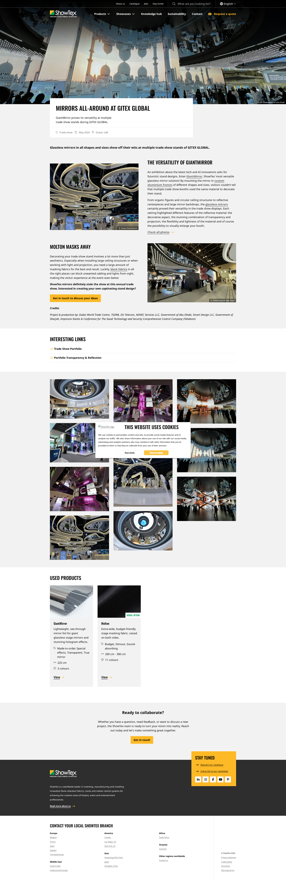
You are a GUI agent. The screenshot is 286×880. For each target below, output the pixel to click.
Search (174, 4)
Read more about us (60, 806)
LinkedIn (198, 779)
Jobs (146, 3)
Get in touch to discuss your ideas (75, 298)
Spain (52, 846)
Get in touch (142, 740)
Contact (197, 14)
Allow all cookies (156, 452)
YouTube (220, 779)
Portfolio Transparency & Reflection (77, 357)
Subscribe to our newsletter (214, 771)
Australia (163, 849)
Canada (107, 837)
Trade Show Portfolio (68, 349)
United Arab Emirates (59, 870)
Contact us (163, 860)
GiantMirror (194, 176)
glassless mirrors (216, 204)
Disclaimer (225, 866)
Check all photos (158, 232)
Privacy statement (228, 857)
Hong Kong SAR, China (113, 857)
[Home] (63, 13)
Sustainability (177, 14)
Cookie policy (226, 862)
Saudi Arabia (55, 866)
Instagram (206, 779)
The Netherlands (57, 854)
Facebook (213, 779)
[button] (102, 14)
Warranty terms (227, 870)
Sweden (53, 850)
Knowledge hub (151, 14)
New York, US (109, 846)
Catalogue (134, 3)
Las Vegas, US (110, 841)
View (57, 677)
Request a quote (224, 14)
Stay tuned (158, 3)
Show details (130, 452)
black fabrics (119, 269)
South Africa (164, 837)
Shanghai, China (111, 866)
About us (120, 3)
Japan (106, 862)
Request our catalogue (211, 764)
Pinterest (228, 779)
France (53, 841)
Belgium (53, 837)
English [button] (228, 4)
